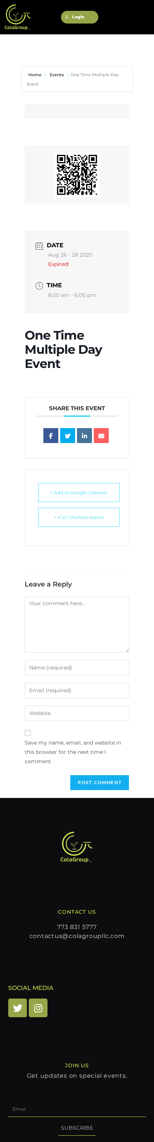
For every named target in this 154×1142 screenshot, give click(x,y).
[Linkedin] (84, 435)
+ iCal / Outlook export (79, 517)
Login (78, 17)
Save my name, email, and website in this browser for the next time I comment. (73, 752)
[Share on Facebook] (50, 435)
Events (57, 74)
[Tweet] (67, 435)
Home (35, 74)
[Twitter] (17, 1008)
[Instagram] (38, 1008)
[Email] (101, 435)
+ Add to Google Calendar (79, 492)
